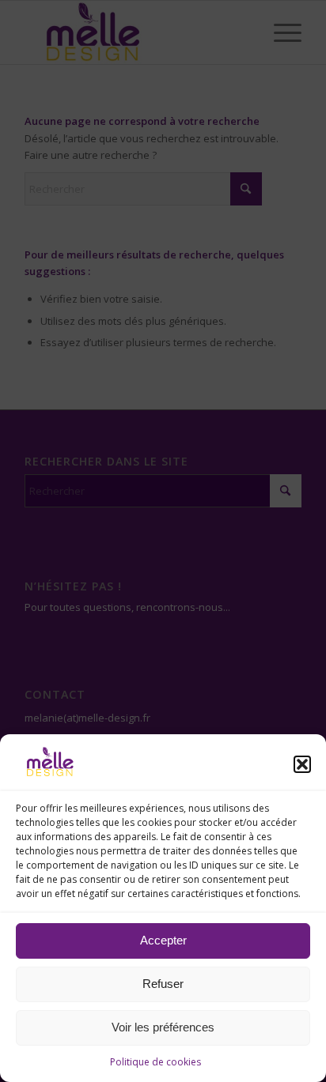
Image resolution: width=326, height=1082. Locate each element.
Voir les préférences (163, 1027)
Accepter (163, 940)
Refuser (163, 983)
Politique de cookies (155, 1062)
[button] (302, 764)
